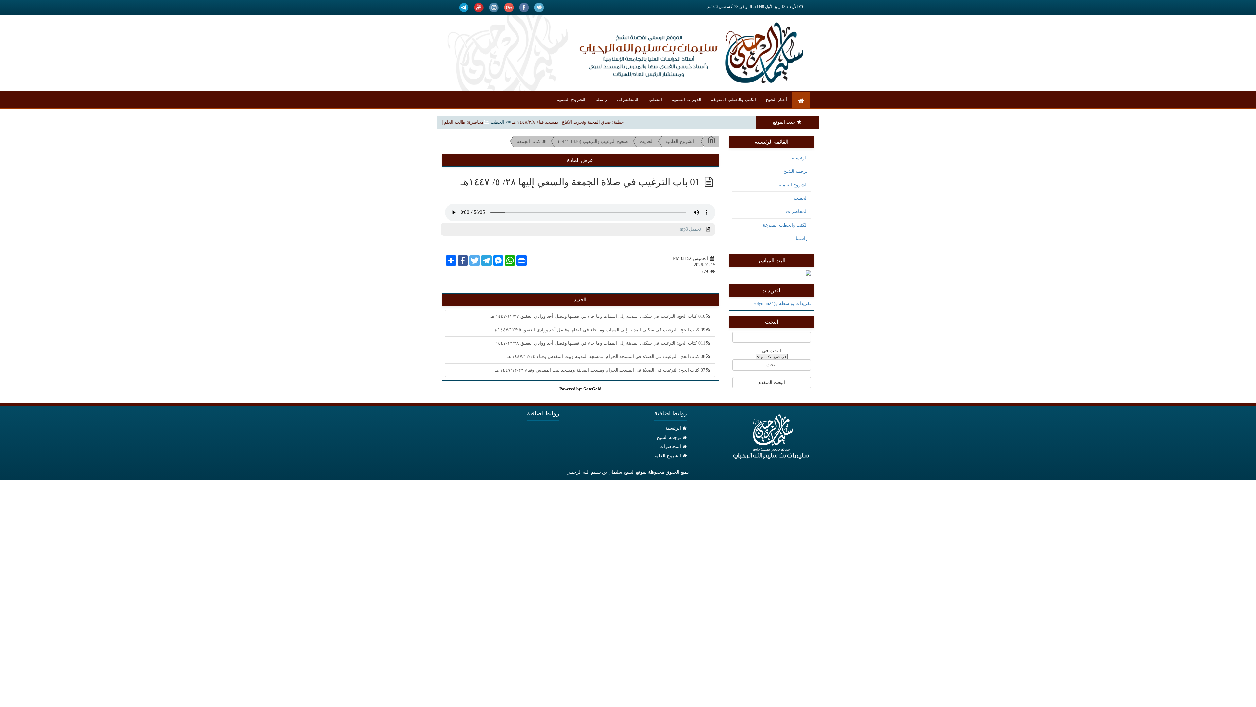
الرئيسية (800, 157)
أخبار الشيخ (776, 99)
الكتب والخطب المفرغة (733, 99)
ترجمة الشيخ (795, 171)
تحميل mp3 (693, 229)
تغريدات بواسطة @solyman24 (782, 303)
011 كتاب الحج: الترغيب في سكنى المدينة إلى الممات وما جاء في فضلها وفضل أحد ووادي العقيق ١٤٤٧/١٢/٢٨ (601, 343)
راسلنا (601, 99)
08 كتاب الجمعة (531, 141)
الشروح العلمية (571, 99)
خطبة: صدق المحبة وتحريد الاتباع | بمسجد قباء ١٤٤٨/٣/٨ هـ (585, 122)
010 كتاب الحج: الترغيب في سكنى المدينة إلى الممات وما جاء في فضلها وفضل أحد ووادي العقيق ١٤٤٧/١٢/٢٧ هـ (598, 316)
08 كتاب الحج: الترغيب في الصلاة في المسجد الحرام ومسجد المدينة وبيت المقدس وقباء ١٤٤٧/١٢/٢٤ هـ (606, 356)
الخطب (655, 99)
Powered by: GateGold (580, 388)
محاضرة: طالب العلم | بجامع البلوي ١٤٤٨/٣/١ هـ (455, 122)
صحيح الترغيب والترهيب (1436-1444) (593, 141)
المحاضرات (627, 99)
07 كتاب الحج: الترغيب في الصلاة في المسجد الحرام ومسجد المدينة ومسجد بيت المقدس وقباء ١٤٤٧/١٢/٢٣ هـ (600, 370)
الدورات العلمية (686, 99)
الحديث (647, 141)
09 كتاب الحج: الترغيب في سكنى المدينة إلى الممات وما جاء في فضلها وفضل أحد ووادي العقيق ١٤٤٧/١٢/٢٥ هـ (599, 329)
